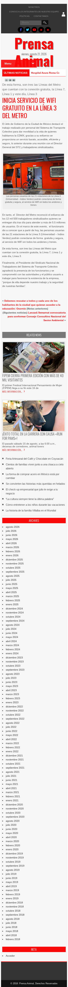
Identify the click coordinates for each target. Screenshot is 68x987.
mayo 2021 (12, 784)
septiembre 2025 (15, 571)
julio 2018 (11, 922)
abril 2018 (11, 935)
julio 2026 (11, 530)
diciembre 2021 (14, 755)
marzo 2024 (12, 645)
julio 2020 (11, 824)
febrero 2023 (13, 698)
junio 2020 (11, 829)
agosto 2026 (13, 526)
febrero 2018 (13, 939)
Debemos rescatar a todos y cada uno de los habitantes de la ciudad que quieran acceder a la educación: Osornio (31, 304)
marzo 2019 (12, 890)
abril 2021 (11, 788)
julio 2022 (11, 726)
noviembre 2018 (15, 906)
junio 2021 (11, 780)
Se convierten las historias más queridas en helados (35, 483)
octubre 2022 (13, 714)
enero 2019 (12, 898)
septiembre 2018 (15, 914)
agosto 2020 (13, 820)
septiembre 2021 (15, 767)
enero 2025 (12, 604)
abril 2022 (11, 739)
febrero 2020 (13, 845)
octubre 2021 (13, 763)
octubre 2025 (13, 567)
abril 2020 (11, 837)
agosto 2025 (13, 575)
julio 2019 (11, 873)
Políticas (24, 16)
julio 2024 (11, 628)
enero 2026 (12, 555)
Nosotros (34, 7)
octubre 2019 (13, 861)
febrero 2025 (13, 600)
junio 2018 (11, 927)
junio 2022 (11, 731)
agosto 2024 (13, 624)
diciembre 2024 (14, 608)
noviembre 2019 (15, 857)
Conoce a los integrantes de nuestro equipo (34, 12)
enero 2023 (12, 702)
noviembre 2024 (15, 612)
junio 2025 (11, 584)
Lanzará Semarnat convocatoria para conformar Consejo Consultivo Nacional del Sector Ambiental (37, 316)
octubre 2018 (13, 910)
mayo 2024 (12, 637)
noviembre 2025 (15, 563)
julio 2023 (11, 677)
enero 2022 (12, 751)
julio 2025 (11, 579)
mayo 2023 (12, 686)
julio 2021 (11, 775)
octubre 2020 (13, 812)
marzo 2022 (12, 743)
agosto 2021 (13, 771)
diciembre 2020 (14, 804)
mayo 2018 (12, 931)
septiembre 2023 (15, 669)
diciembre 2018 (14, 902)
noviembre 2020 (15, 808)
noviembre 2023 (15, 661)
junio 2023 (11, 682)
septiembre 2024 (15, 620)
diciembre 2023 (14, 657)
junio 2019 (11, 878)
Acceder (10, 955)
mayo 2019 (12, 882)
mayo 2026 (12, 539)
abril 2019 (11, 886)
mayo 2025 (12, 588)
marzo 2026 (12, 547)
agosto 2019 (13, 869)
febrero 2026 (13, 551)
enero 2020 (12, 849)
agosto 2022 (13, 722)
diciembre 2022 (14, 706)
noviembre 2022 (15, 710)
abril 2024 (11, 641)
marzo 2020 (12, 841)
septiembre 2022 (15, 718)
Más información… (12, 391)
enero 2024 (12, 653)
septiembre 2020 (15, 816)
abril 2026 (11, 543)
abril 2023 (11, 690)
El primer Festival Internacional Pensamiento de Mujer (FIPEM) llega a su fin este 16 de (32, 386)
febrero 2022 (13, 747)
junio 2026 (11, 535)
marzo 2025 (12, 596)
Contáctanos (41, 16)
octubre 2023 (13, 665)
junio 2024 (11, 633)
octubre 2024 (13, 616)
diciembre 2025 (14, 559)
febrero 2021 (13, 796)
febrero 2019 (13, 894)
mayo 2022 (12, 735)
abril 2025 (11, 592)
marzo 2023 (12, 694)
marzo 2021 (12, 792)
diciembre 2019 (14, 853)
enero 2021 (12, 800)
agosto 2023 (13, 673)
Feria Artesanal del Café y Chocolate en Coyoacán (34, 458)
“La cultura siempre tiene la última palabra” (30, 498)
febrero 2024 (13, 649)
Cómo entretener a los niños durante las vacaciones (35, 504)
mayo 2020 (12, 833)
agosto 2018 (13, 918)
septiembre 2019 (15, 865)
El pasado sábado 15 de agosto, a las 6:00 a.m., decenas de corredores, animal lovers (29, 445)
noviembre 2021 (15, 759)
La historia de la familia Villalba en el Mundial (31, 510)
